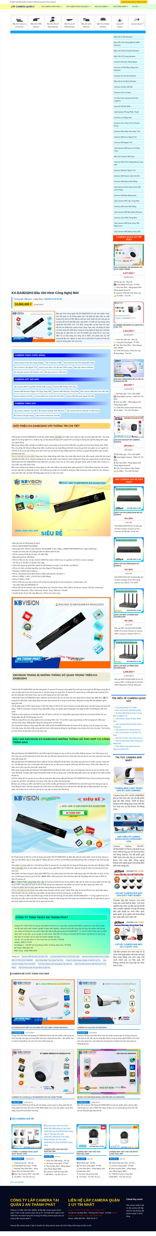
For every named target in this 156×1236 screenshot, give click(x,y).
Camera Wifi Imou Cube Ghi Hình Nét (48, 396)
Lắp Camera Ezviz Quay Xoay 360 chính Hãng (127, 188)
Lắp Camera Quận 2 (22, 6)
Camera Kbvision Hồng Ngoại (125, 62)
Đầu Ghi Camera (101, 6)
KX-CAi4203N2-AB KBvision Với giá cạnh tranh (128, 268)
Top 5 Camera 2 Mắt (53, 363)
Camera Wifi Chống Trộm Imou (65, 387)
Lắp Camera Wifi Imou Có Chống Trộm (127, 149)
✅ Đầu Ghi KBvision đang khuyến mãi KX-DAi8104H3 (101, 1097)
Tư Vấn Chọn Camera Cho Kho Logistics (126, 99)
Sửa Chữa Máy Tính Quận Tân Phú (49, 960)
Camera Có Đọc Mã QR (123, 87)
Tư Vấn (135, 6)
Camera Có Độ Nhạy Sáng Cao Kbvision (126, 68)
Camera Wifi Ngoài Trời (123, 142)
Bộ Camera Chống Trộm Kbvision (51, 411)
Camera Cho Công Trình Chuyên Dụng (127, 124)
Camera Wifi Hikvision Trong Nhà (66, 391)
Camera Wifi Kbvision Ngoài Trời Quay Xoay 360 (32, 391)
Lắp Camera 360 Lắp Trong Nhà (126, 201)
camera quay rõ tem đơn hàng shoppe (29, 363)
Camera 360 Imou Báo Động (125, 206)
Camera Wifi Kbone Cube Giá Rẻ (127, 176)
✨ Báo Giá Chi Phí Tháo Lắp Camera (128, 738)
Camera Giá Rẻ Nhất (122, 106)
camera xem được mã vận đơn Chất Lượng (55, 367)
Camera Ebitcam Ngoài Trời (125, 170)
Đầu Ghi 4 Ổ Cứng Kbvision (124, 56)
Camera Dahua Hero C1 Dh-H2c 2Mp (64, 957)
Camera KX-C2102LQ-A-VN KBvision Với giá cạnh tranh (37, 1097)
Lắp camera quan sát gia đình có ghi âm (34, 967)
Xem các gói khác (17, 1182)
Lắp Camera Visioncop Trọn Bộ (48, 415)
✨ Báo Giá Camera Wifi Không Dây (127, 710)
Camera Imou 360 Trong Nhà (125, 218)
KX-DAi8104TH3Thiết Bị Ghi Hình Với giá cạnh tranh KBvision (40, 1027)
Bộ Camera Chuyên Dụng (24, 415)
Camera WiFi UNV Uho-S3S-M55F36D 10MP (89, 1153)
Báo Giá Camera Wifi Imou (124, 156)
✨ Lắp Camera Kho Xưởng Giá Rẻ (126, 730)
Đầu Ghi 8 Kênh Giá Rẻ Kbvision (126, 51)
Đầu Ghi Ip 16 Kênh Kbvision (125, 81)
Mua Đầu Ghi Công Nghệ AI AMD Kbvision (127, 43)
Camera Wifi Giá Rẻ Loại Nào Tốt (34, 957)
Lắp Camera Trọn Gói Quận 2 (77, 6)
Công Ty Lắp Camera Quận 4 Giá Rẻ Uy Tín (83, 960)
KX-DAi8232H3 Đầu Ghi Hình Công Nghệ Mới (45, 293)
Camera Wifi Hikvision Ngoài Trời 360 (79, 396)
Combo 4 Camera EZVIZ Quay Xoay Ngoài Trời (25, 1153)
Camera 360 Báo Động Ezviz (125, 195)
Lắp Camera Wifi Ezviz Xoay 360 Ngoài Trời (126, 224)
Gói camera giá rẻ (23, 1119)
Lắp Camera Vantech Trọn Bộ (25, 411)
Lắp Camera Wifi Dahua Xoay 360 (127, 231)
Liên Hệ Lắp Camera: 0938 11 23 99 (134, 2)
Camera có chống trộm (123, 117)
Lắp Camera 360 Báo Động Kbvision (128, 212)
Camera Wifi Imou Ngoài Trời (125, 137)
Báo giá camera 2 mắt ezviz (55, 372)
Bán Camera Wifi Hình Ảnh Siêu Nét (94, 391)
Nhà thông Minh (119, 6)
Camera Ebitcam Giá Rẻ (23, 396)
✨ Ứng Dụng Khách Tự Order (125, 708)
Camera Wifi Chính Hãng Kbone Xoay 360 (128, 163)
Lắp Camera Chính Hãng (50, 6)
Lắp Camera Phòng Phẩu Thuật (126, 112)
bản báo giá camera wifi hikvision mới (28, 372)
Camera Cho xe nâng (122, 92)
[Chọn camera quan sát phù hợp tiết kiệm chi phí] (143, 23)
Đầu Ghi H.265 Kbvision (123, 37)
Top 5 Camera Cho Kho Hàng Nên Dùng (78, 363)
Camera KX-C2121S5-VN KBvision (92, 1027)
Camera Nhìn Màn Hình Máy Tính (127, 131)
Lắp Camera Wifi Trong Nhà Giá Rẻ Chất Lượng (32, 387)
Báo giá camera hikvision (83, 367)
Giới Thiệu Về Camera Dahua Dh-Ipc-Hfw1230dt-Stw (128, 839)
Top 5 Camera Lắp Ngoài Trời (25, 367)
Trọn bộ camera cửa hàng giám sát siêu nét (55, 964)
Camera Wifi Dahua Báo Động (125, 181)
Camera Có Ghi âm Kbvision (125, 76)
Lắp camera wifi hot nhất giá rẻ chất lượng (82, 411)
